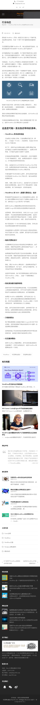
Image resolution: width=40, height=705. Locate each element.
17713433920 (20, 1)
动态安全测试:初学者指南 (17, 618)
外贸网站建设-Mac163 (9, 699)
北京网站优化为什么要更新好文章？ (20, 594)
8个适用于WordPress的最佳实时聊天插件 (11, 562)
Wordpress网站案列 (10, 547)
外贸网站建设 (16, 354)
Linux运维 (7, 533)
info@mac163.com (20, 3)
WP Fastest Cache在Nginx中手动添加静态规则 (17, 408)
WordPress (6, 354)
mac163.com (12, 675)
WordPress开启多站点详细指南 (12, 384)
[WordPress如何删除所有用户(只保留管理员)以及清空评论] (20, 422)
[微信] (20, 8)
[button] (3, 14)
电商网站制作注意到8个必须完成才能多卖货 (23, 610)
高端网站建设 (27, 354)
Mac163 (4, 25)
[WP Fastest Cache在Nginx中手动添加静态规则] (20, 398)
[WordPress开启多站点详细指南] (20, 373)
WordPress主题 (8, 542)
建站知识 (17, 33)
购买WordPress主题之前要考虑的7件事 (21, 586)
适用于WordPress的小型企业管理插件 (20, 625)
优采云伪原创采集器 (23, 697)
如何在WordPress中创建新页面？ (29, 562)
